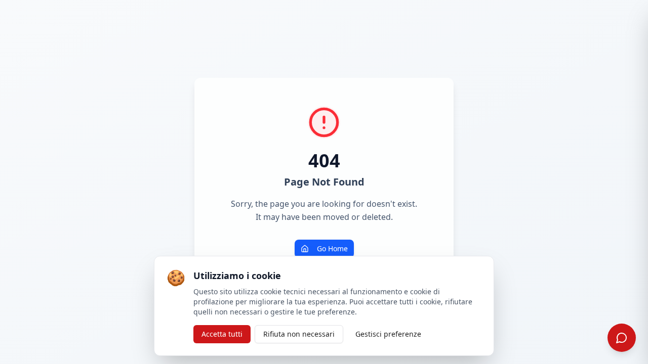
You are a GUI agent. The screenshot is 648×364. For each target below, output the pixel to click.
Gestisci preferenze (388, 334)
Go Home (332, 248)
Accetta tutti (221, 334)
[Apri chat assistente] (622, 338)
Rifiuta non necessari (299, 334)
